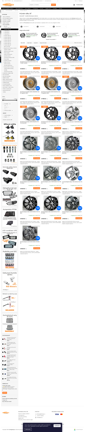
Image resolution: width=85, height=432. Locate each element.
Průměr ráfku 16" (7, 29)
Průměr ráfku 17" (7, 35)
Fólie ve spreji (6, 52)
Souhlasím (57, 425)
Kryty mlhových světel (6, 401)
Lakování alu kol (7, 56)
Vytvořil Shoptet (79, 429)
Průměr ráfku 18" (7, 37)
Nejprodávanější (43, 42)
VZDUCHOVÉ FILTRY (6, 90)
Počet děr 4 (7, 30)
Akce (6, 105)
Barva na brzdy (7, 46)
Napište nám (21, 418)
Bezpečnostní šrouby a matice (10, 48)
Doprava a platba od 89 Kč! (37, 0)
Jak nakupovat (48, 0)
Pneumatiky (6, 59)
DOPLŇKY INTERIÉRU (6, 21)
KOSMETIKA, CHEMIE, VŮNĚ (8, 73)
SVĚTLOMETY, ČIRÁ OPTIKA (8, 87)
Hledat (53, 4)
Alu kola (5, 26)
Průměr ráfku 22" (7, 43)
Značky (4, 92)
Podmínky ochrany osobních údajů (25, 419)
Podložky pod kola (7, 60)
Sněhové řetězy (7, 63)
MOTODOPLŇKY (6, 74)
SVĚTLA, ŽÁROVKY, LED (7, 85)
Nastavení (28, 429)
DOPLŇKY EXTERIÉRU (7, 20)
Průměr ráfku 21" (7, 41)
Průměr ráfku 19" (7, 38)
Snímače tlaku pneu (8, 65)
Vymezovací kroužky (8, 71)
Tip (5, 108)
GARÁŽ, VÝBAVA (6, 23)
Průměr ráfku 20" (7, 40)
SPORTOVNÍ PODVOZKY (7, 81)
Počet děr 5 (7, 32)
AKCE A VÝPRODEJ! (6, 16)
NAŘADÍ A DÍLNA (6, 77)
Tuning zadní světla (6, 385)
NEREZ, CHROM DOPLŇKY (7, 79)
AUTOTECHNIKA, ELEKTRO (8, 18)
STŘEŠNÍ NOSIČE (6, 82)
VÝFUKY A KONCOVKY (7, 88)
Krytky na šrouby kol (8, 54)
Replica (6, 117)
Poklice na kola (7, 62)
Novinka (6, 107)
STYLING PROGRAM (6, 84)
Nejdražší (36, 42)
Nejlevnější (29, 42)
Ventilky (5, 70)
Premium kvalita (8, 110)
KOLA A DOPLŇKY (6, 24)
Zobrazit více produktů (50, 39)
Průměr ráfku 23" (7, 45)
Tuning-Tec (4, 400)
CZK (76, 0)
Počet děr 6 (7, 34)
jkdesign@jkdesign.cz (41, 414)
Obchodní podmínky (22, 416)
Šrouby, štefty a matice (9, 67)
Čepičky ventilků (7, 49)
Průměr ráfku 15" (7, 27)
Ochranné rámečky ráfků (9, 57)
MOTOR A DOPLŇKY (7, 76)
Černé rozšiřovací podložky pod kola (9, 398)
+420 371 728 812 (40, 415)
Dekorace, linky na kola (8, 51)
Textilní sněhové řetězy (8, 68)
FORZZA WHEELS (8, 115)
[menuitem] (7, 8)
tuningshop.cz (39, 417)
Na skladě (7, 103)
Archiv (4, 392)
